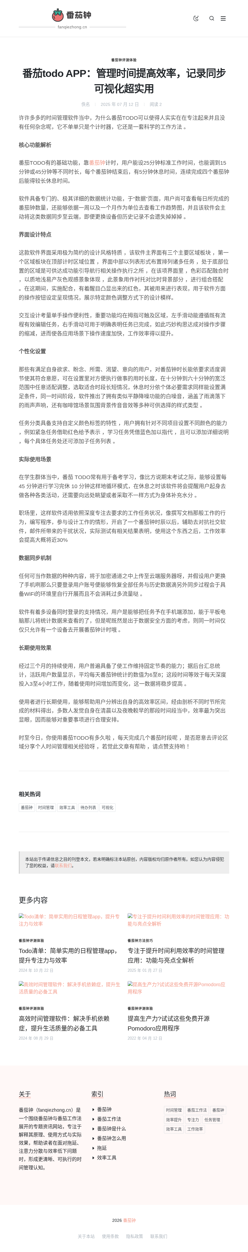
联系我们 (63, 865)
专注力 (193, 1119)
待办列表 (88, 807)
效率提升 (174, 1119)
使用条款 (110, 1236)
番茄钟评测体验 (124, 60)
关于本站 (86, 1236)
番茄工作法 (109, 1119)
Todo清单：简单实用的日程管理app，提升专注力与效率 (69, 956)
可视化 (107, 807)
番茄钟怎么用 (111, 1138)
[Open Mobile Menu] (223, 18)
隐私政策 (134, 1236)
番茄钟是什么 (111, 1128)
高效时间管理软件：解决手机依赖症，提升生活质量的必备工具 (64, 1023)
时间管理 (46, 807)
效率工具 (67, 807)
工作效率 (195, 1129)
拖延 (102, 1148)
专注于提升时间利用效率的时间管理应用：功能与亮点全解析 (176, 956)
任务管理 (212, 1119)
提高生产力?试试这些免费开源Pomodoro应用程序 (169, 1023)
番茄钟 (97, 163)
